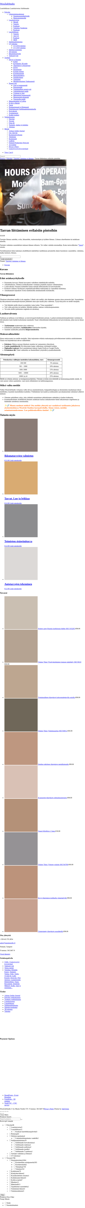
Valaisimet (16, 79)
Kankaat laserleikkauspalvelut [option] (26, 1132)
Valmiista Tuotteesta (20, 28)
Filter (2, 1195)
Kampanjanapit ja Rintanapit (19, 107)
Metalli (15, 22)
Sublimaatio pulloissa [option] (23, 1147)
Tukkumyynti (13, 56)
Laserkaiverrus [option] (16, 1127)
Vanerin (16, 24)
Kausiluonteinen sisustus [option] (20, 1176)
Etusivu (2, 158)
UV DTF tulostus (19, 48)
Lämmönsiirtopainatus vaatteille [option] (27, 1138)
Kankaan (16, 26)
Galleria (11, 141)
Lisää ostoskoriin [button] (16, 460)
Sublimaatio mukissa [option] (23, 1145)
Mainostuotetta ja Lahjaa (17, 101)
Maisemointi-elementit (21, 97)
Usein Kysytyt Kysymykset (18, 149)
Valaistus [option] (19, 1169)
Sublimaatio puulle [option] (22, 1149)
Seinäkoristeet (18, 77)
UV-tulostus (13, 44)
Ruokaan (16, 30)
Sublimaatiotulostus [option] (18, 1140)
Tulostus (7, 1011)
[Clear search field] (21, 1119)
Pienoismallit (17, 87)
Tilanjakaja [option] (20, 1167)
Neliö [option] (9, 1203)
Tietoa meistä (9, 968)
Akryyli (16, 36)
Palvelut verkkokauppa (12, 997)
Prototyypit (13, 83)
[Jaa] (5, 1111)
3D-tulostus (13, 52)
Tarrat (11, 105)
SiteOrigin (65, 1109)
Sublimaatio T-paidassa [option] (24, 1151)
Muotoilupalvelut (15, 54)
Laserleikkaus (13, 32)
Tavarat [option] (11, 1158)
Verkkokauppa (9, 117)
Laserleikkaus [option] (16, 1129)
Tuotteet (7, 58)
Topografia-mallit (19, 99)
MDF (15, 40)
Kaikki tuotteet (14, 115)
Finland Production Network (19, 143)
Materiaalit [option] (15, 1184)
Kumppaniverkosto (15, 135)
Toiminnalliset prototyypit (22, 89)
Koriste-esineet (18, 71)
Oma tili (11, 123)
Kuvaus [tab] (7, 265)
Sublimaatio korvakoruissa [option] (25, 1143)
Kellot (15, 62)
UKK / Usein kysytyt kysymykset (11, 963)
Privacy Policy (14, 147)
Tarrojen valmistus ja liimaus (24, 158)
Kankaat (16, 38)
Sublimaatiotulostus (15, 42)
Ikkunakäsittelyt (18, 75)
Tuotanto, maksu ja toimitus (18, 125)
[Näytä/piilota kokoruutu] (3, 1111)
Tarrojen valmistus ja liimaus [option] (21, 1154)
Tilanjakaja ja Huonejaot (21, 66)
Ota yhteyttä (13, 133)
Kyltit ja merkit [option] (16, 1180)
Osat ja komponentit (20, 85)
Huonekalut (17, 69)
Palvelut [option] (10, 1125)
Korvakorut (13, 111)
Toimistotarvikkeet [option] (18, 1189)
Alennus (12, 127)
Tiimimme (12, 137)
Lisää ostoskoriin (6, 259)
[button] (42, 1115)
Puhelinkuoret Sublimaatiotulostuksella (22, 109)
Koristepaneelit (18, 73)
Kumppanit (13, 139)
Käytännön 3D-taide (20, 64)
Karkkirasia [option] (16, 1171)
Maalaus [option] (15, 1182)
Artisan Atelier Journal (17, 131)
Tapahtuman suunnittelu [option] (20, 1187)
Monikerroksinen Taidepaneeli (24, 81)
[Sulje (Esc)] (7, 1111)
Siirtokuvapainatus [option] (18, 1136)
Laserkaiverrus (14, 20)
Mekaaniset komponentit (21, 95)
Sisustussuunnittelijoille (21, 16)
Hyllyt (15, 67)
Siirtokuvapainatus (15, 50)
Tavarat (11, 121)
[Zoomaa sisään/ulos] (1, 1111)
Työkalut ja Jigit (18, 93)
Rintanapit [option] (15, 1134)
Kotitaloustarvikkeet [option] (18, 1178)
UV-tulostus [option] (15, 1156)
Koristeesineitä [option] (21, 1165)
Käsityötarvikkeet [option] (17, 1173)
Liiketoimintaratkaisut (16, 14)
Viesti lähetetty (5, 954)
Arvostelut (12, 145)
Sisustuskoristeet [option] (18, 1160)
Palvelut (7, 12)
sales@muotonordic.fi (7, 943)
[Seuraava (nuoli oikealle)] (3, 1113)
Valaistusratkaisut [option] (17, 1191)
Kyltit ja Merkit (14, 103)
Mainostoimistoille (19, 18)
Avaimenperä (13, 113)
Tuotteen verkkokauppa (12, 999)
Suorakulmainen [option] (12, 1205)
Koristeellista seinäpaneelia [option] (26, 1162)
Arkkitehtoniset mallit (20, 91)
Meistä (6, 129)
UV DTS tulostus (19, 46)
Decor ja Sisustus (15, 60)
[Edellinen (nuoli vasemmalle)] (1, 1113)
